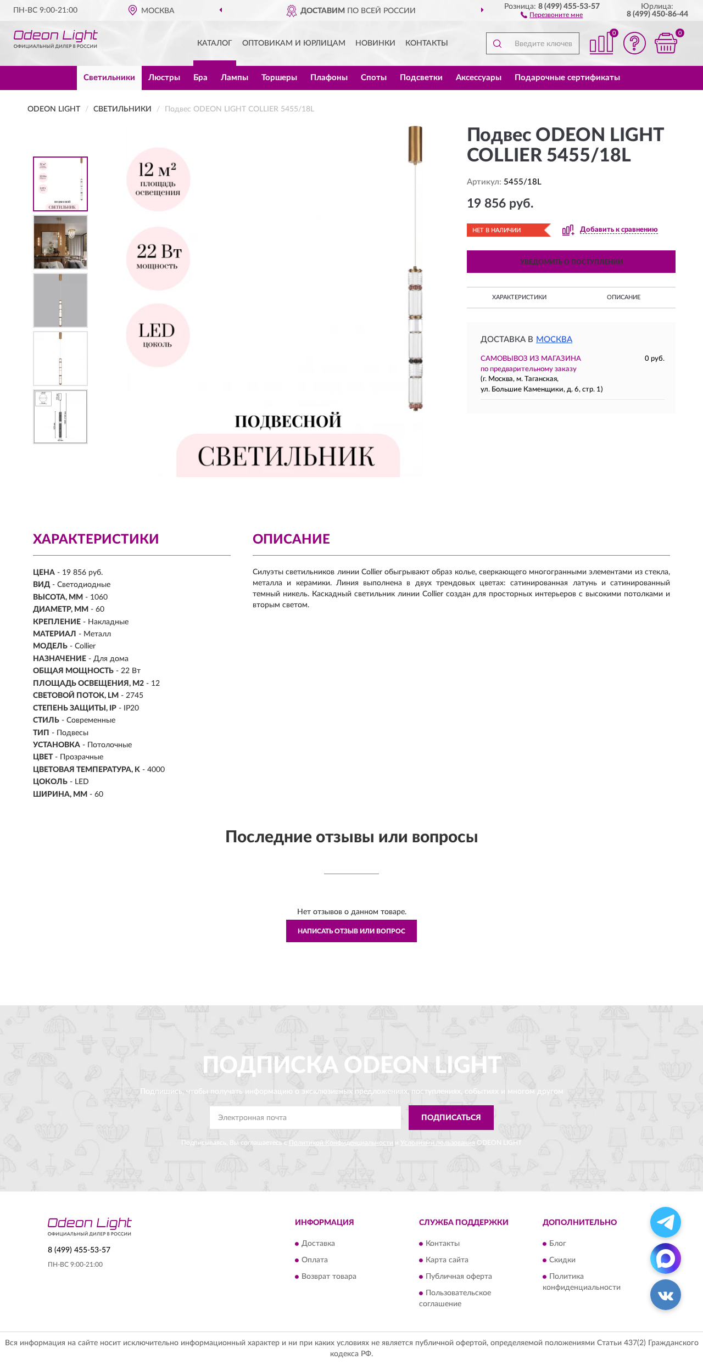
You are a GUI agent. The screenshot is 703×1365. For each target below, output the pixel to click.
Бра (200, 78)
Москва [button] (554, 339)
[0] (666, 43)
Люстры (164, 78)
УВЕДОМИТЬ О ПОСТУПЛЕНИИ (571, 262)
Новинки (375, 43)
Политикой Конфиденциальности (341, 1142)
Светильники (109, 78)
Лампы (234, 78)
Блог (557, 1243)
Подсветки (421, 78)
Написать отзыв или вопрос (351, 931)
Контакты (426, 43)
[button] (552, 14)
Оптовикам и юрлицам (293, 43)
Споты (374, 78)
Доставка (318, 1243)
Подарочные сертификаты (567, 78)
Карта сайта (447, 1260)
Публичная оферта (459, 1276)
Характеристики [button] (519, 297)
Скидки (562, 1260)
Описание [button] (623, 297)
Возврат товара (329, 1276)
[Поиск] (497, 43)
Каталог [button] (214, 43)
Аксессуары (478, 78)
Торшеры (279, 78)
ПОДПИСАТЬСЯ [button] (451, 1118)
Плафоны (329, 78)
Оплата (315, 1260)
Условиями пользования (437, 1142)
